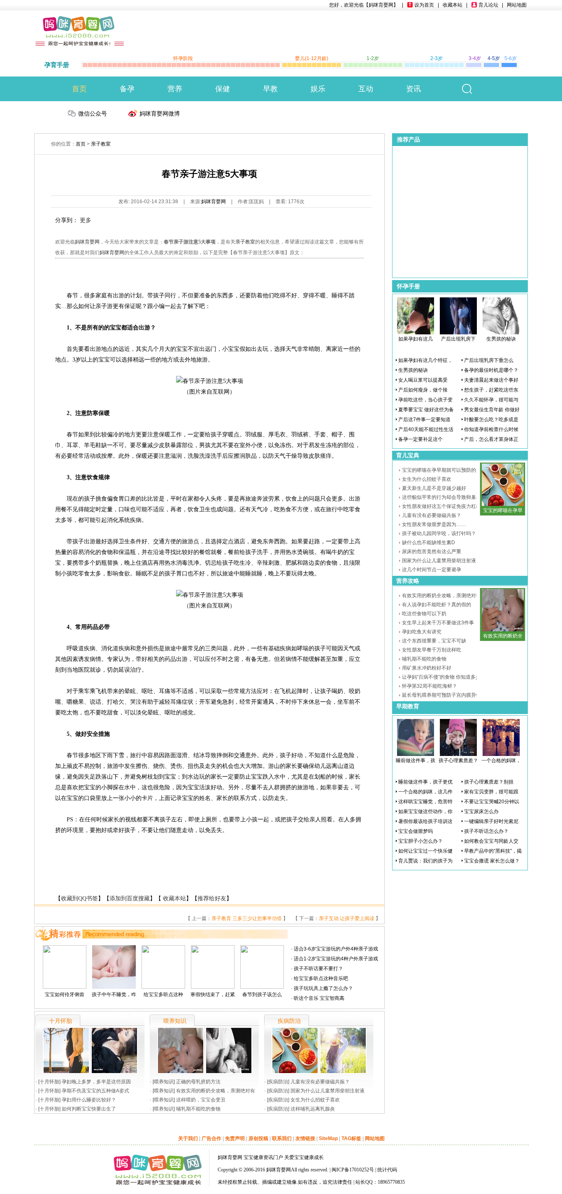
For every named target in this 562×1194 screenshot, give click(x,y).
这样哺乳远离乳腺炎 (312, 1109)
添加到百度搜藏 (129, 898)
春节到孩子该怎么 (262, 994)
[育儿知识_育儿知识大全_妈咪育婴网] (80, 21)
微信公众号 (92, 113)
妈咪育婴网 (213, 201)
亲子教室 (101, 144)
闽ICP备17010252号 (353, 1170)
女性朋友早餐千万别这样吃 (431, 650)
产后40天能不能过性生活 (425, 429)
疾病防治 (278, 1082)
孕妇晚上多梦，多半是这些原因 (96, 1082)
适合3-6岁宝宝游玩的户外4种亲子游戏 (336, 949)
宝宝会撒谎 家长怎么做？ (492, 861)
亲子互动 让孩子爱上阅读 (346, 918)
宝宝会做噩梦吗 (415, 831)
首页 (79, 89)
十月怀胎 (49, 1082)
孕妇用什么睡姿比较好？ (89, 1100)
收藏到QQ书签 (79, 898)
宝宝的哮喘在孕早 (503, 510)
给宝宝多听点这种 (163, 994)
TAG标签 (351, 1138)
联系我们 (282, 1138)
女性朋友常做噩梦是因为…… (434, 524)
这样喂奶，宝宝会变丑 (200, 1100)
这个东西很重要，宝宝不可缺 (434, 641)
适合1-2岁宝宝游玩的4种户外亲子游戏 (336, 959)
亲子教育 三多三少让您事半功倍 (246, 918)
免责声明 (235, 1138)
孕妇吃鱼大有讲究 (421, 632)
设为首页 (424, 5)
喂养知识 (164, 1082)
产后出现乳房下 (458, 339)
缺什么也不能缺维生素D (428, 542)
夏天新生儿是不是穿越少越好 (434, 488)
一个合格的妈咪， (501, 760)
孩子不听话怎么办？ (486, 831)
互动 (365, 89)
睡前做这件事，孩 (415, 760)
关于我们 (188, 1138)
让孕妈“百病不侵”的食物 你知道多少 (441, 677)
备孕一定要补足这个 (420, 439)
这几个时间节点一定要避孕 (431, 570)
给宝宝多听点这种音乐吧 (321, 978)
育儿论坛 (488, 5)
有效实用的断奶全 (503, 636)
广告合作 (211, 1138)
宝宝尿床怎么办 (481, 811)
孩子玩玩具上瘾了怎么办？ (323, 988)
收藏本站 (452, 5)
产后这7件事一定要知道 (424, 419)
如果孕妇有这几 (415, 339)
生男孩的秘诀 (501, 339)
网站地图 (517, 5)
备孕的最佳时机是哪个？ (491, 370)
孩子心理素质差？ (458, 760)
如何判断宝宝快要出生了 (89, 1109)
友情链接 (305, 1138)
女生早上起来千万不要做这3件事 (438, 623)
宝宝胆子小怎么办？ (420, 841)
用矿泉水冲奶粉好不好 (426, 668)
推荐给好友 (211, 898)
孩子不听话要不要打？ (318, 968)
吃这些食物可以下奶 (424, 614)
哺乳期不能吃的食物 (198, 1109)
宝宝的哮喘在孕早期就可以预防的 (439, 470)
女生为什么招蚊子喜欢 (315, 1100)
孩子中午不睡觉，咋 (114, 994)
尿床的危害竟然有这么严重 (431, 551)
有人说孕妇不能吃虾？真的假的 (436, 604)
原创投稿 (258, 1138)
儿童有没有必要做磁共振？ (320, 1082)
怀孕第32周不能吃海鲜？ (429, 686)
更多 (85, 220)
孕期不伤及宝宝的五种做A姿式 (95, 1091)
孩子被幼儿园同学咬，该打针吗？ (439, 533)
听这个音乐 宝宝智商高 (319, 998)
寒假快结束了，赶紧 (212, 994)
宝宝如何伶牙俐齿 (64, 994)
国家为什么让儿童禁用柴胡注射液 (327, 1091)
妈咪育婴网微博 (159, 113)
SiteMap (328, 1138)
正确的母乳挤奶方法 (198, 1082)
